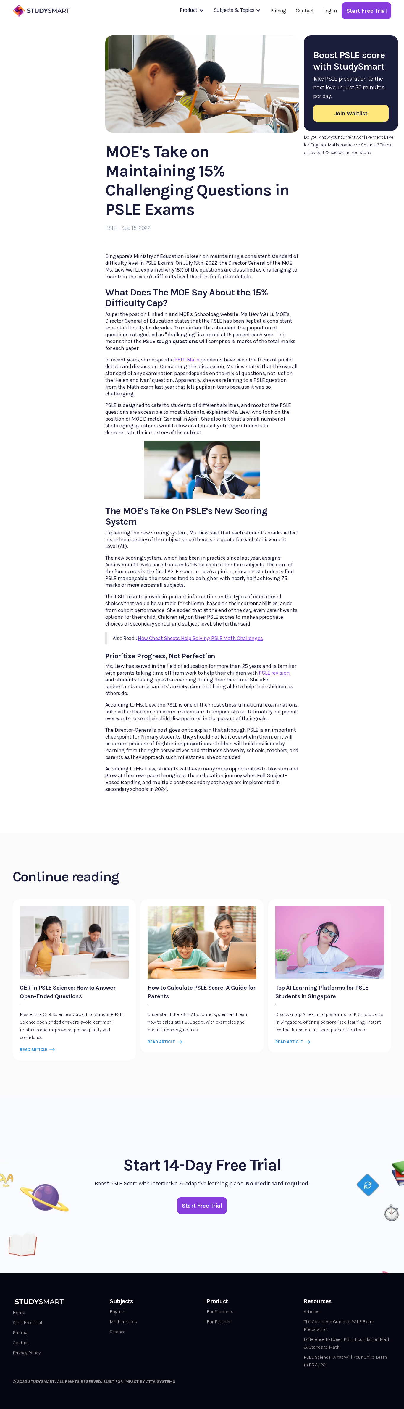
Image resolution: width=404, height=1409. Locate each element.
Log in (330, 10)
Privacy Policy (27, 1352)
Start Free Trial (27, 1322)
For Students (220, 1311)
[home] (42, 10)
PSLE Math (186, 359)
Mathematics (123, 1321)
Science (117, 1331)
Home (19, 1312)
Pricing (278, 10)
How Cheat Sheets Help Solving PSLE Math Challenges (200, 638)
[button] (191, 10)
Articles (311, 1311)
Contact (305, 10)
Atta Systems (160, 1381)
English (117, 1311)
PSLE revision (274, 673)
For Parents (218, 1321)
